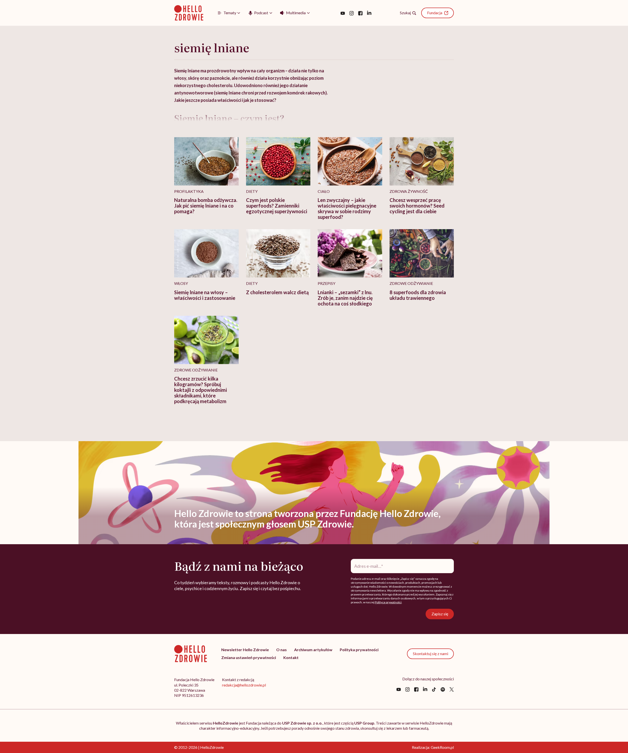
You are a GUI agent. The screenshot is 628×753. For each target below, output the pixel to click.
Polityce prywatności (388, 602)
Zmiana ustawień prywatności (248, 657)
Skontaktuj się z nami (430, 653)
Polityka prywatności (359, 649)
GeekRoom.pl (442, 747)
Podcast (261, 12)
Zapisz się (440, 613)
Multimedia (296, 12)
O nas (281, 649)
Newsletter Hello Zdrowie (245, 649)
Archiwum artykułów (313, 649)
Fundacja (434, 12)
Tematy (229, 12)
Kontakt (291, 657)
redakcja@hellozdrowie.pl (244, 685)
